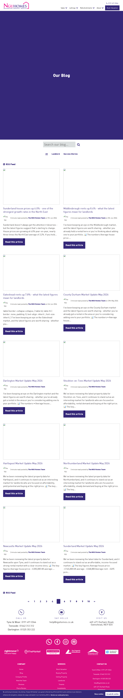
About (99, 8)
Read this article (14, 242)
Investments (61, 688)
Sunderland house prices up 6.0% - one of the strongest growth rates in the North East (28, 210)
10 (88, 601)
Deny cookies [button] (99, 694)
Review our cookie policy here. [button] (60, 695)
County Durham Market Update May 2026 (85, 294)
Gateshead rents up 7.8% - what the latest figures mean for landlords (30, 296)
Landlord (56, 154)
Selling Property (61, 677)
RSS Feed (10, 164)
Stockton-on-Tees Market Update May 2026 (87, 380)
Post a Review (21, 688)
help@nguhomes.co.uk (61, 622)
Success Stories (71, 154)
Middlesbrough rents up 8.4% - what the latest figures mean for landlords (88, 210)
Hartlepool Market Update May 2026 (23, 463)
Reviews (21, 684)
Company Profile (21, 677)
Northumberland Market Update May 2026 (86, 463)
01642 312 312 (27, 625)
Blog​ (21, 673)
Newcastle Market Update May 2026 (22, 546)
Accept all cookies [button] (113, 694)
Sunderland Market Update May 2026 (83, 546)
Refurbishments (86, 8)
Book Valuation (112, 8)
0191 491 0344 (113, 3)
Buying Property (61, 673)
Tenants (61, 684)
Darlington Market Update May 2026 (23, 380)
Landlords (61, 680)
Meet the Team (21, 680)
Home (21, 669)
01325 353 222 (27, 629)
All (46, 154)
